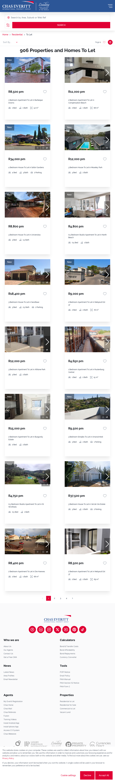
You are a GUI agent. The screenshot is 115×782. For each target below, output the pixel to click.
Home (5, 34)
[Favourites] (45, 92)
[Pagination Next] (72, 598)
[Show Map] (110, 42)
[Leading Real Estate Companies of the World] (43, 6)
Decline (87, 775)
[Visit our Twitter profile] (57, 629)
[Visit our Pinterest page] (74, 629)
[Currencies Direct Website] (100, 744)
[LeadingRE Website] (56, 744)
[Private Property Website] (75, 745)
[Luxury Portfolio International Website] (36, 744)
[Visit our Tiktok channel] (82, 629)
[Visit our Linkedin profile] (40, 629)
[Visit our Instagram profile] (49, 629)
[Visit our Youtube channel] (65, 629)
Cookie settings (68, 775)
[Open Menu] (110, 6)
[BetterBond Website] (12, 745)
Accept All (104, 775)
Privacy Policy (8, 758)
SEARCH (61, 25)
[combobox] (22, 17)
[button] (47, 73)
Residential (17, 34)
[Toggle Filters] (8, 25)
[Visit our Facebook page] (32, 629)
